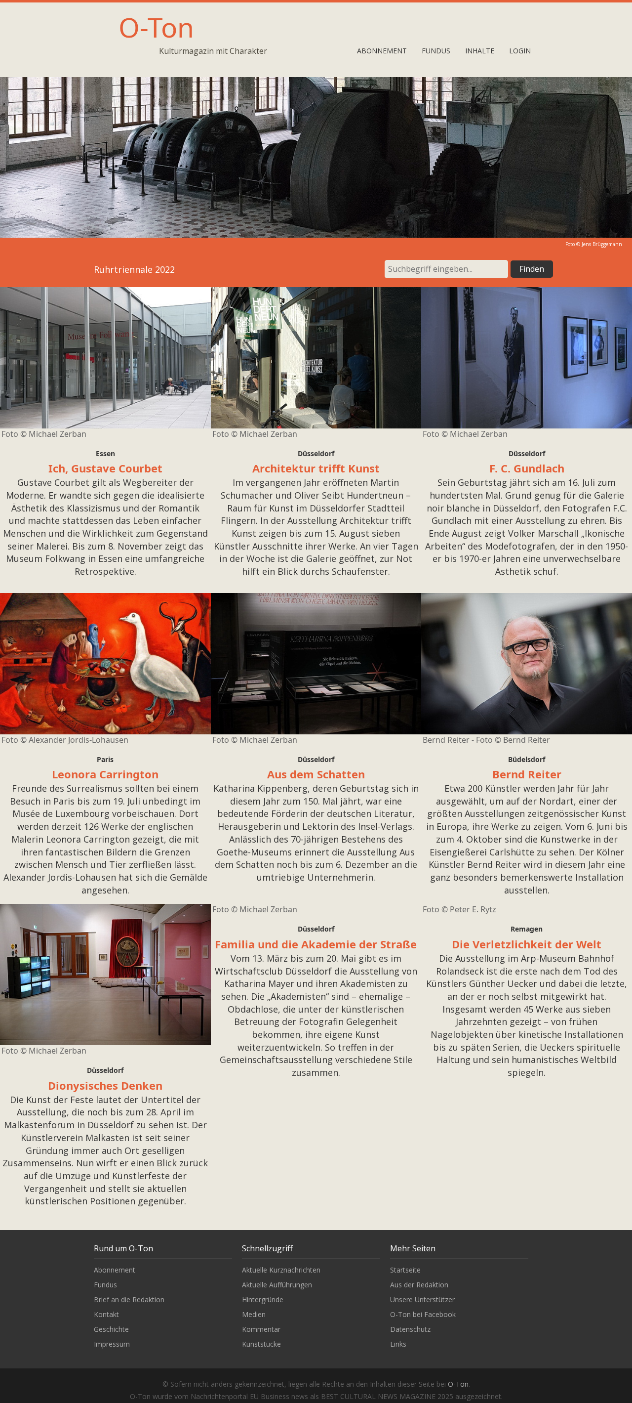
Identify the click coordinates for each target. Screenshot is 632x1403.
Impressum (112, 1344)
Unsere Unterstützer (422, 1299)
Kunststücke (261, 1344)
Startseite (405, 1270)
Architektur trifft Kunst (316, 468)
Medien (254, 1314)
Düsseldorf (316, 453)
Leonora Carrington (105, 773)
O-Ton (156, 26)
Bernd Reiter (526, 773)
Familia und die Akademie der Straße (316, 943)
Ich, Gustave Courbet (105, 468)
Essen (105, 453)
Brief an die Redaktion (129, 1299)
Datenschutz (410, 1329)
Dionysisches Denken (105, 1085)
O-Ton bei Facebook (423, 1314)
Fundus (436, 50)
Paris (105, 759)
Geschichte (111, 1329)
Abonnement (382, 50)
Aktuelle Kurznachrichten (281, 1270)
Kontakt (106, 1314)
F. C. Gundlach (526, 468)
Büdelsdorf (526, 759)
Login (520, 50)
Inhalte (479, 50)
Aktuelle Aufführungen (277, 1284)
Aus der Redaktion (419, 1284)
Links (398, 1344)
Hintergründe (262, 1299)
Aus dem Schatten (316, 773)
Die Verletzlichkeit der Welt (526, 943)
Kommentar (261, 1329)
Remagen (527, 929)
